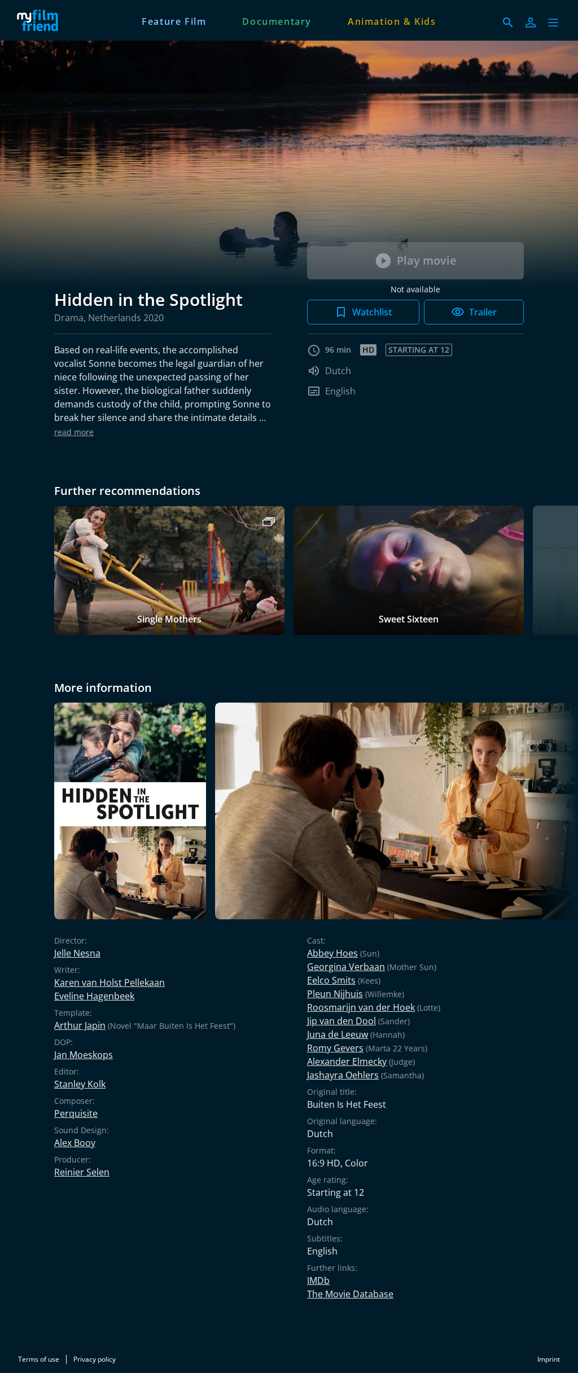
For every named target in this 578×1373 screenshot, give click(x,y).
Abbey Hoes (332, 953)
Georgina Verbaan (346, 966)
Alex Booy (74, 1143)
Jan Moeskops (83, 1055)
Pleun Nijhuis (335, 994)
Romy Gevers (335, 1048)
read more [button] (74, 432)
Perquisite (76, 1113)
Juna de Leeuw (337, 1034)
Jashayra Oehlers (343, 1075)
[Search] (508, 22)
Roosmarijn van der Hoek (361, 1007)
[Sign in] (530, 22)
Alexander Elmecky (347, 1061)
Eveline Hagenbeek (94, 996)
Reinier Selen (82, 1172)
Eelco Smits (331, 980)
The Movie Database (350, 1294)
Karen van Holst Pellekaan (109, 982)
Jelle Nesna (77, 953)
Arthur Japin (80, 1025)
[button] (553, 22)
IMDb (318, 1280)
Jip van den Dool (341, 1021)
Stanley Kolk (80, 1084)
